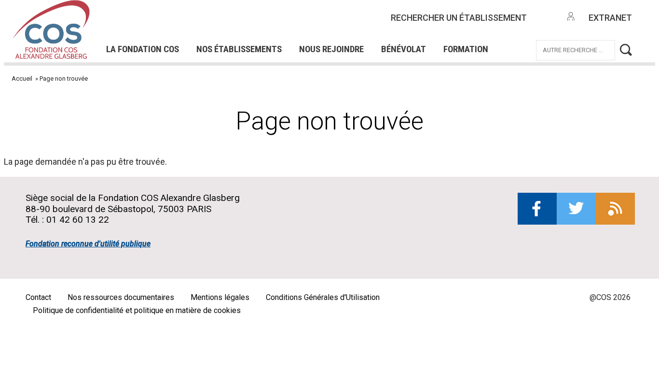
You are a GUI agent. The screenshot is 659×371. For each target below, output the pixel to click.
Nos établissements (239, 49)
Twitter (576, 209)
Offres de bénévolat (253, 28)
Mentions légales (220, 297)
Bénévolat (403, 49)
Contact (38, 297)
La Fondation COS (142, 49)
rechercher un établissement (459, 18)
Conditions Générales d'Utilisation (323, 297)
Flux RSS (615, 209)
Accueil (22, 78)
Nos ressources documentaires (121, 297)
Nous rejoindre (331, 49)
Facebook (537, 209)
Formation (465, 49)
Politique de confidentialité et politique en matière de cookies (137, 310)
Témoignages (156, 28)
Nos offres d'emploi (232, 15)
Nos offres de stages (346, 15)
